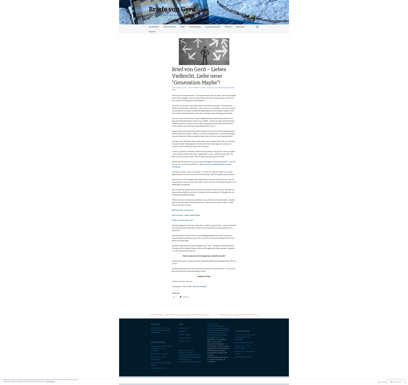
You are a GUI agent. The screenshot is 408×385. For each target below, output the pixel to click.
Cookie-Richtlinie (50, 381)
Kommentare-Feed (185, 338)
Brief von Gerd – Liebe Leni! (244, 343)
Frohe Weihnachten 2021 (243, 357)
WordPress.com (184, 341)
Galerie (182, 27)
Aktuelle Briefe (154, 27)
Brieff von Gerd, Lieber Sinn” (183, 220)
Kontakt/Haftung (195, 27)
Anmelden (182, 331)
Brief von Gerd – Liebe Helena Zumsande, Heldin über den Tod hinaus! (179, 314)
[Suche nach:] (257, 27)
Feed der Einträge (185, 335)
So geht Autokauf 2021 (212, 27)
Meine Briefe (240, 27)
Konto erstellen (184, 328)
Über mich (228, 27)
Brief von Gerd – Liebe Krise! (182, 210)
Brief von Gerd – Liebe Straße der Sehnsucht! (239, 314)
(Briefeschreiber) (199, 286)
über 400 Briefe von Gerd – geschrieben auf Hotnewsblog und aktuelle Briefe (161, 330)
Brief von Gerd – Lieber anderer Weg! (186, 215)
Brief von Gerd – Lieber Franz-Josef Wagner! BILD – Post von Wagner (245, 337)
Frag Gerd (152, 32)
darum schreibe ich (169, 27)
